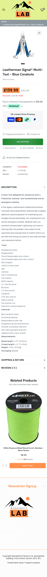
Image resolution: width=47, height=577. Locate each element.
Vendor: (6, 174)
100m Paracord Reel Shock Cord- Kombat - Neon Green (24, 449)
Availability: (7, 167)
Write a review (8, 79)
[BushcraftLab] (23, 10)
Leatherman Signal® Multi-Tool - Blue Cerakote (23, 72)
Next (42, 433)
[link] (6, 464)
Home (4, 21)
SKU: (5, 170)
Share (40, 148)
